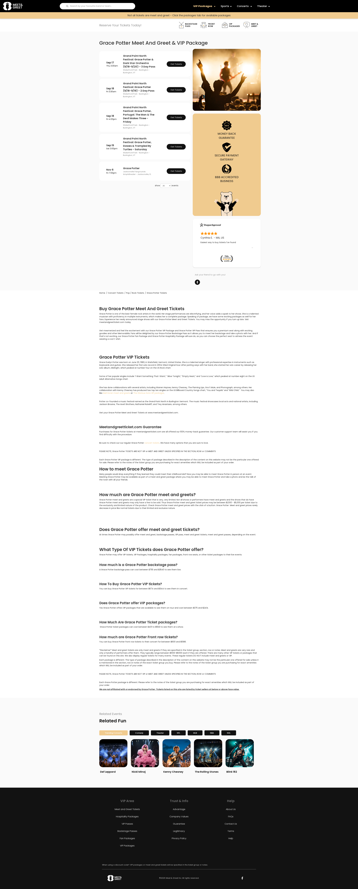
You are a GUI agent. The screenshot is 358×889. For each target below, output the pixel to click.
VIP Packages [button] (203, 6)
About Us (231, 809)
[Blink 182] (240, 753)
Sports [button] (225, 6)
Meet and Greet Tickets (127, 809)
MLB (195, 733)
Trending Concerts (113, 733)
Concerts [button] (243, 6)
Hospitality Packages (127, 816)
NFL (178, 733)
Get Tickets (176, 64)
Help (230, 838)
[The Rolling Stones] (208, 753)
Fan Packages (127, 838)
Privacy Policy (179, 838)
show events (166, 185)
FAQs (230, 816)
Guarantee (179, 823)
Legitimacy (179, 831)
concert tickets (151, 442)
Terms (231, 831)
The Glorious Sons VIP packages (148, 393)
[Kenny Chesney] (176, 753)
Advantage (179, 809)
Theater (160, 733)
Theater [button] (262, 6)
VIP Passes (127, 823)
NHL (228, 733)
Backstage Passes (127, 831)
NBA (212, 733)
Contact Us (231, 823)
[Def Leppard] (113, 753)
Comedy (139, 733)
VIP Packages (127, 845)
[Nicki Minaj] (145, 753)
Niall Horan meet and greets (116, 393)
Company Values (179, 816)
